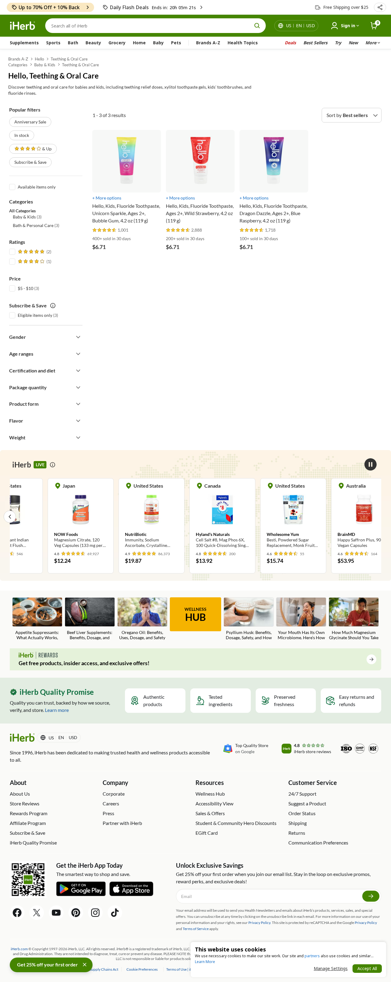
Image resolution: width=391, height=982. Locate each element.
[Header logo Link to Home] (22, 26)
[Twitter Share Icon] (37, 913)
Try (338, 43)
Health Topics (243, 43)
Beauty (93, 43)
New (353, 43)
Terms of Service (196, 928)
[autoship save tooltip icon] (53, 305)
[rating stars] (104, 230)
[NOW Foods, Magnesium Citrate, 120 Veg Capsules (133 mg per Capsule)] (64, 516)
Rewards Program (28, 813)
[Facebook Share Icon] (17, 913)
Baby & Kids (44, 64)
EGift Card (207, 833)
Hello (39, 59)
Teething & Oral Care (69, 59)
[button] (380, 7)
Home (139, 43)
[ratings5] (34, 251)
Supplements (24, 43)
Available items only (37, 186)
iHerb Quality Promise (33, 842)
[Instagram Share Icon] (95, 913)
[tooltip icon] (52, 465)
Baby (158, 43)
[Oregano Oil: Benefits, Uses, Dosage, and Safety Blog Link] (142, 618)
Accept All (367, 968)
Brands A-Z (208, 43)
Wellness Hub (210, 794)
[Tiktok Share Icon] (115, 913)
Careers (111, 803)
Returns (296, 833)
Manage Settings (331, 968)
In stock (21, 135)
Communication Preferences (318, 842)
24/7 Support (302, 794)
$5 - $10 (25, 288)
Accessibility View (214, 803)
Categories (17, 64)
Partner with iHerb (122, 823)
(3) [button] (27, 216)
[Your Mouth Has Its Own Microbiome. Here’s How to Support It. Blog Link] (301, 619)
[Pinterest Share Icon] (76, 913)
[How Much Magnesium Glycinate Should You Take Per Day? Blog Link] (354, 619)
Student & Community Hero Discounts (236, 823)
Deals (290, 43)
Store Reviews (24, 803)
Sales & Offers (210, 813)
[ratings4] (34, 261)
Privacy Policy (366, 922)
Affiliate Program (28, 823)
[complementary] (142, 969)
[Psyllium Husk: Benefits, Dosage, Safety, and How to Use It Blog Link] (249, 619)
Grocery (117, 43)
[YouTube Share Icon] (56, 913)
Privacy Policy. (259, 922)
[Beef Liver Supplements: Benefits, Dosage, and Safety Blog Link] (90, 619)
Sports (53, 43)
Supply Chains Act (104, 969)
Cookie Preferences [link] (142, 969)
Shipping (297, 823)
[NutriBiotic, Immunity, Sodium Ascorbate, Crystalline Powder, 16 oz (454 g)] (135, 516)
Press (108, 813)
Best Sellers (315, 43)
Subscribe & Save (30, 162)
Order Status (302, 813)
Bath (73, 43)
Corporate (114, 794)
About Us (20, 794)
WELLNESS (195, 614)
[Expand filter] (78, 337)
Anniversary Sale (30, 121)
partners (312, 955)
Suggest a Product (307, 803)
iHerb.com (19, 949)
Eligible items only (35, 315)
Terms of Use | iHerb (182, 969)
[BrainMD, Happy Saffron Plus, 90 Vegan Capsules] (348, 516)
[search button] (257, 25)
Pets (176, 43)
